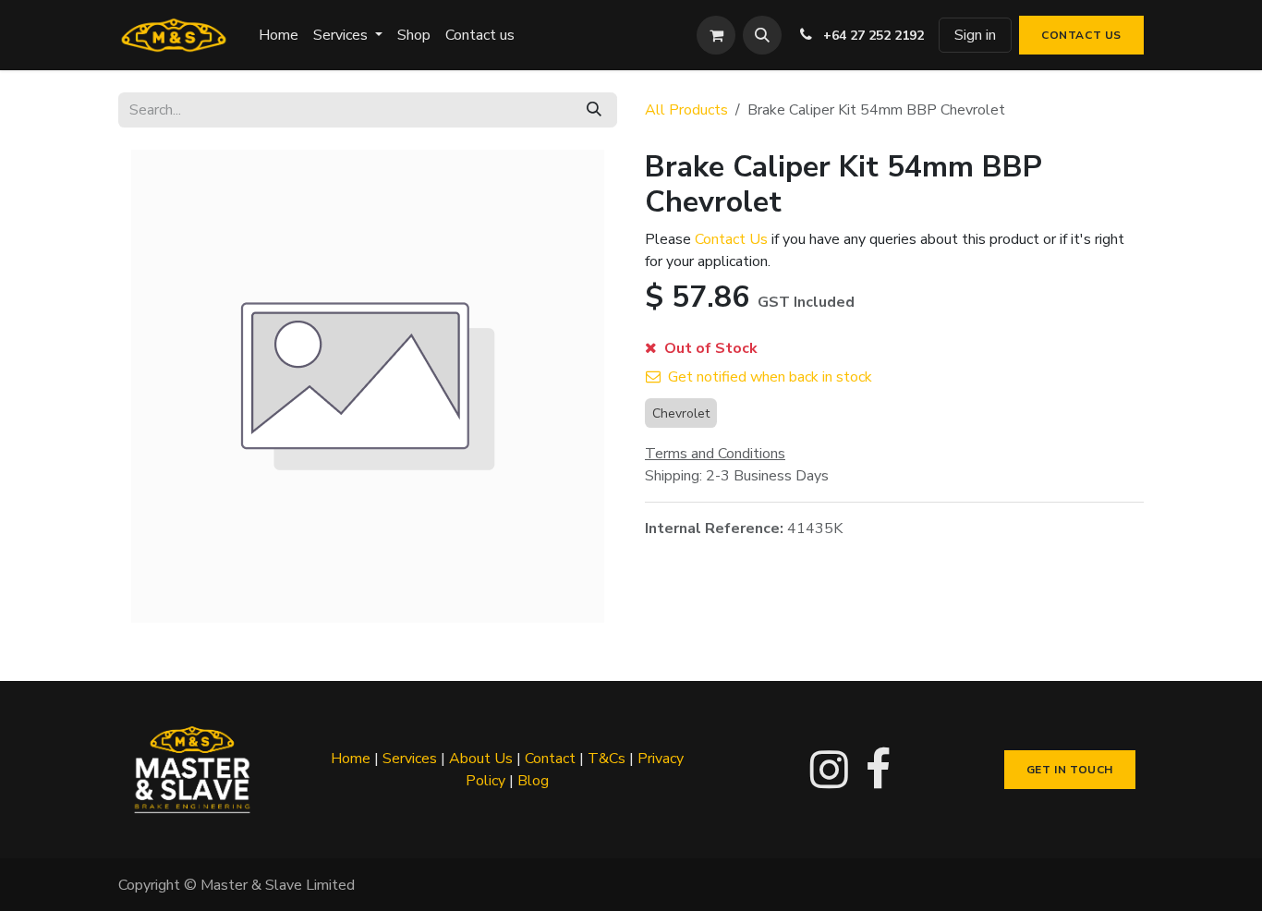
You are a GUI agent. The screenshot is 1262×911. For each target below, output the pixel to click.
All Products (686, 110)
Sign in (975, 35)
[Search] (594, 110)
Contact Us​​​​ (1081, 35)
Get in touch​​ (1069, 769)
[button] (762, 35)
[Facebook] (878, 770)
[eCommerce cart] (716, 35)
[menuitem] (278, 35)
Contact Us (731, 239)
